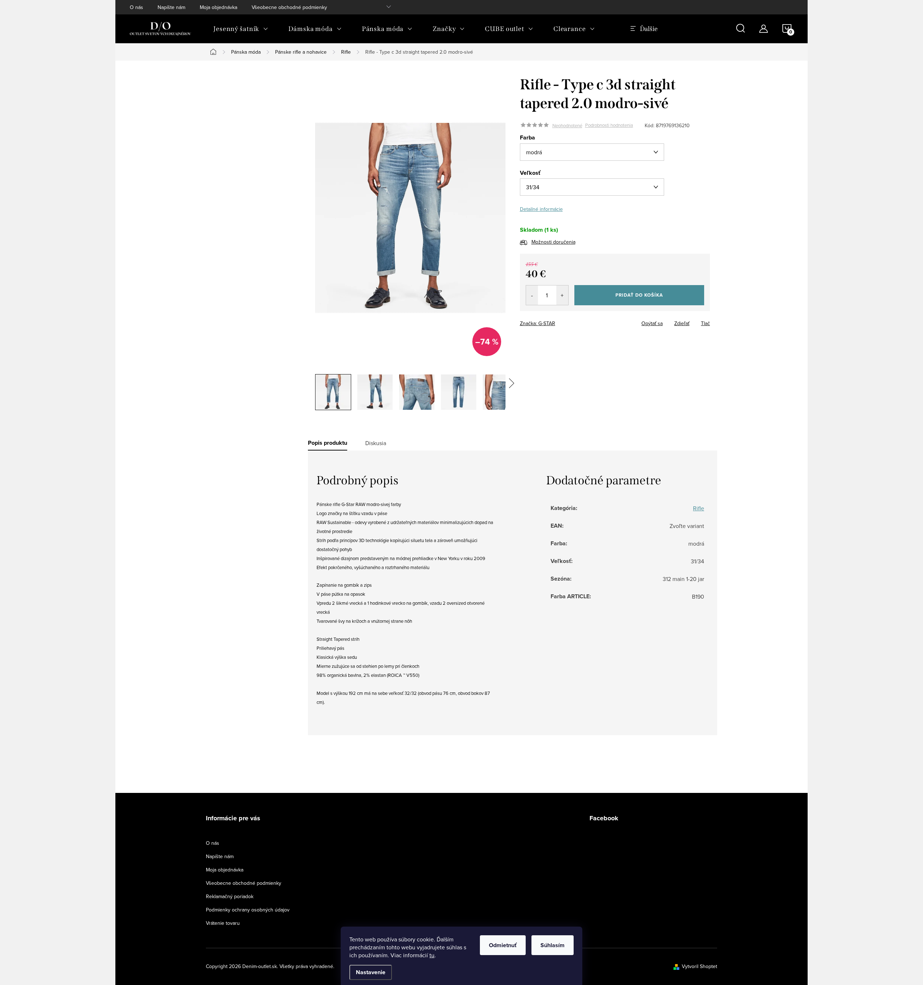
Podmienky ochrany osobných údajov (248, 909)
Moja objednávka (218, 7)
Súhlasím (552, 945)
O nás (136, 7)
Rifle (698, 508)
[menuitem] (240, 28)
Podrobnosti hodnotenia (609, 125)
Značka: (537, 323)
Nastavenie (370, 972)
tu (431, 955)
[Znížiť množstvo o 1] (532, 295)
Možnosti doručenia (553, 241)
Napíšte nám (171, 7)
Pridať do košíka (639, 295)
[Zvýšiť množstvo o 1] (562, 295)
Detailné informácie (541, 209)
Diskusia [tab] (375, 443)
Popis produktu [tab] (327, 443)
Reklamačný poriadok (229, 896)
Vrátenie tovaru (223, 923)
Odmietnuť (503, 945)
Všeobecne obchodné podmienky (289, 7)
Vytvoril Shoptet (699, 966)
